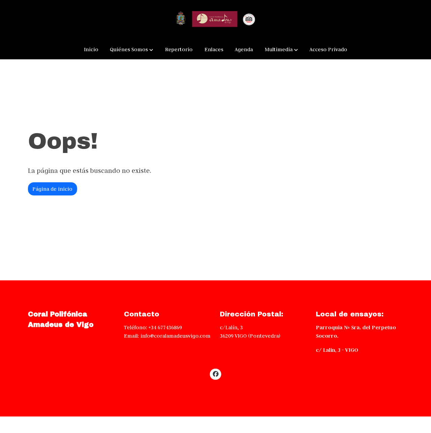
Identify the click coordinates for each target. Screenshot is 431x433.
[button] (131, 49)
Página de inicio (52, 189)
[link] (215, 20)
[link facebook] (215, 373)
